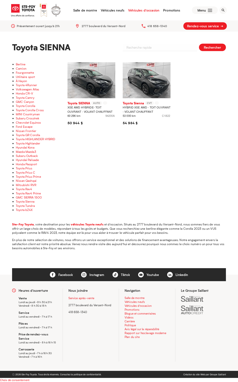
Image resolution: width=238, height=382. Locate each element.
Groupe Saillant (218, 374)
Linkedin (181, 274)
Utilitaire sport (25, 77)
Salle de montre (85, 10)
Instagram (96, 274)
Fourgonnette (25, 72)
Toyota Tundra (25, 206)
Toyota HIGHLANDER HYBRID (35, 139)
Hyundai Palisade (27, 160)
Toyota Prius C (25, 172)
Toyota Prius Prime (28, 176)
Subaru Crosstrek (27, 118)
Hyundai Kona (25, 147)
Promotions (171, 10)
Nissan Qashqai (26, 181)
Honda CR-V (24, 93)
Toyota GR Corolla (28, 135)
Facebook (65, 274)
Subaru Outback (27, 156)
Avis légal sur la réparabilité (142, 329)
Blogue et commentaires (140, 313)
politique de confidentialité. (88, 374)
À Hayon (21, 81)
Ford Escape (24, 127)
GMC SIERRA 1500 (29, 197)
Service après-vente (81, 298)
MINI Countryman (28, 114)
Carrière (130, 321)
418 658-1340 (157, 26)
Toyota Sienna (25, 201)
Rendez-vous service (203, 26)
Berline (20, 64)
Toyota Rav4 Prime (28, 193)
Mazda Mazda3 (26, 152)
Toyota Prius (24, 168)
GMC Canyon (25, 102)
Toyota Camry (25, 98)
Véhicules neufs (112, 10)
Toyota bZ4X (24, 210)
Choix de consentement (14, 380)
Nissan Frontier (26, 131)
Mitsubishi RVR (26, 185)
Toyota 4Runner (26, 85)
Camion (21, 68)
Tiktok (125, 274)
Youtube (152, 274)
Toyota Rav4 (24, 189)
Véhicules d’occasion (143, 10)
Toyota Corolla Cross (30, 110)
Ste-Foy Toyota (23, 224)
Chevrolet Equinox (28, 122)
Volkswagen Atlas (27, 89)
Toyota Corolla (25, 106)
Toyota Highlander (28, 143)
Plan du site (132, 337)
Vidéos (129, 317)
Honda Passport (26, 164)
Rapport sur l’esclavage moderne (145, 333)
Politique (130, 325)
